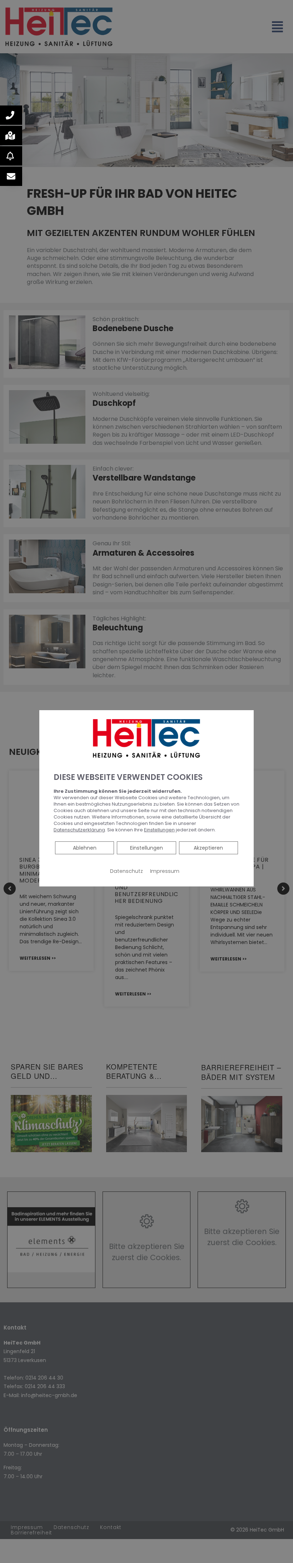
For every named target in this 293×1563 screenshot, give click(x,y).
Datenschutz (126, 871)
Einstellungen (146, 847)
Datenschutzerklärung (79, 829)
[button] (11, 115)
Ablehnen (84, 847)
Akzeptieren (208, 847)
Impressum (164, 871)
